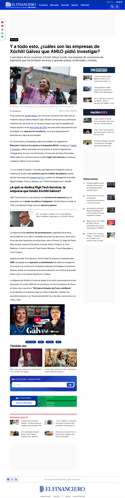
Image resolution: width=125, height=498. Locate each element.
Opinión (74, 5)
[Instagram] (118, 2)
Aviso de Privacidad (79, 496)
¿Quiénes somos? (45, 496)
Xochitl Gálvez (31, 342)
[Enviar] (70, 385)
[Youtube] (120, 2)
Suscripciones (66, 496)
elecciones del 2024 (38, 127)
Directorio (56, 496)
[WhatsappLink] (43, 401)
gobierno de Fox (37, 177)
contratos (49, 342)
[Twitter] (116, 2)
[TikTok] (122, 2)
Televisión (84, 5)
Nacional (65, 5)
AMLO (40, 342)
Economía (43, 5)
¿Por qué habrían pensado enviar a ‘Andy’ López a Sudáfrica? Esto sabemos (30, 434)
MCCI (58, 342)
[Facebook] (114, 2)
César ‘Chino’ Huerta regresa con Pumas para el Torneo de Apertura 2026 (104, 132)
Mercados (54, 5)
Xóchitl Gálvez (31, 116)
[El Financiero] (21, 5)
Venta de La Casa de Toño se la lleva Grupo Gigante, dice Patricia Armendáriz (66, 434)
